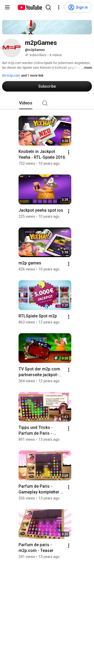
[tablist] (47, 103)
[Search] (48, 7)
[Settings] (59, 7)
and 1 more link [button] (32, 75)
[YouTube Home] (30, 7)
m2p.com (13, 75)
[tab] (25, 103)
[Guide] (7, 7)
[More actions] (68, 152)
